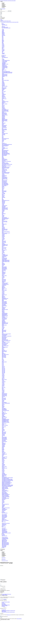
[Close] (0, 620)
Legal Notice (3, 603)
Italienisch (3, 5)
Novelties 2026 (4, 609)
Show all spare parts (4, 535)
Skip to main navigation (12, 0)
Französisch (3, 4)
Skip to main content (3, 0)
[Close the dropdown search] (10, 11)
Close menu (3, 549)
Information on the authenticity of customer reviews (8, 610)
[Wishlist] (0, 15)
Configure (8, 619)
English (3, 552)
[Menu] (1, 9)
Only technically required (3, 619)
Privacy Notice (4, 604)
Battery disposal (4, 611)
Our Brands (3, 606)
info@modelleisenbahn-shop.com (6, 594)
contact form (4, 599)
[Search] (9, 11)
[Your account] (1, 16)
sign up (2, 20)
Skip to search (7, 0)
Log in (1, 19)
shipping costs (8, 614)
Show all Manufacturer (5, 57)
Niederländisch (4, 6)
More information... (19, 618)
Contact (3, 602)
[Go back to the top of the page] (1, 617)
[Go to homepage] (2, 8)
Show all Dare (4, 521)
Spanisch (3, 7)
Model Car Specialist (4, 605)
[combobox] (4, 11)
